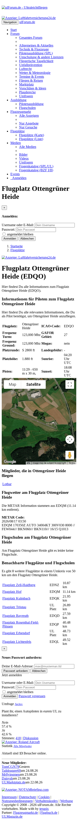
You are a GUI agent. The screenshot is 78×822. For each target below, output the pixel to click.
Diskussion (30, 738)
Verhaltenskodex (46, 801)
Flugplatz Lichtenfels (16, 642)
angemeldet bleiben (20, 234)
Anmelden (18, 178)
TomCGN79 (10, 766)
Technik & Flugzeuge (34, 49)
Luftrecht (25, 69)
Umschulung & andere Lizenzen (41, 57)
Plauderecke (27, 92)
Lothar (6, 484)
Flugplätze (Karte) (31, 135)
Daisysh (7, 778)
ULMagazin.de (12, 816)
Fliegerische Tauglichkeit (36, 61)
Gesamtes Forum (30, 37)
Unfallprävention (30, 65)
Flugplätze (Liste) (31, 139)
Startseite (16, 246)
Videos (24, 158)
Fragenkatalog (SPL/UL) (36, 166)
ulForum (27, 22)
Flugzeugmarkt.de (25, 812)
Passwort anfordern (15, 671)
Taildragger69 (11, 770)
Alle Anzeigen (29, 115)
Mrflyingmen (11, 774)
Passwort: (8, 229)
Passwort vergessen (32, 696)
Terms (72, 463)
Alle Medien (27, 147)
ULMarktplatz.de (13, 782)
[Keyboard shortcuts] (28, 463)
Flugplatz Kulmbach (16, 598)
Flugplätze (17, 131)
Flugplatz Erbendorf (16, 633)
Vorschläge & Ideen (32, 88)
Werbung (66, 801)
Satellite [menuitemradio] (33, 384)
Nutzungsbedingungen (17, 801)
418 (18, 738)
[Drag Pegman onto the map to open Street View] (69, 455)
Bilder (23, 154)
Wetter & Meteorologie (34, 73)
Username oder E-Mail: (18, 225)
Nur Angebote (29, 123)
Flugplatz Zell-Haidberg (18, 585)
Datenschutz (27, 797)
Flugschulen (27, 108)
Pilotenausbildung (31, 104)
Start (13, 30)
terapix (44, 809)
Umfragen (26, 96)
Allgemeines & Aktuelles (36, 45)
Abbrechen (27, 238)
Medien (15, 143)
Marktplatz (26, 84)
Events (15, 174)
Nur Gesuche (28, 127)
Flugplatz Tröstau (14, 607)
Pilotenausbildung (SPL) (36, 53)
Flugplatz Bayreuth (15, 616)
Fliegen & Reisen (31, 80)
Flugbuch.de (48, 812)
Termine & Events (31, 76)
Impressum (9, 797)
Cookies (44, 797)
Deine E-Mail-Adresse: (18, 666)
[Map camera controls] (69, 439)
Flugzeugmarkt (20, 111)
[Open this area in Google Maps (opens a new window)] (10, 462)
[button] (39, 418)
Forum (15, 34)
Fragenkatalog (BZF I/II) (36, 170)
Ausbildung (18, 100)
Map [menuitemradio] (12, 384)
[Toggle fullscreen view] (69, 384)
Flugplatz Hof (11, 591)
